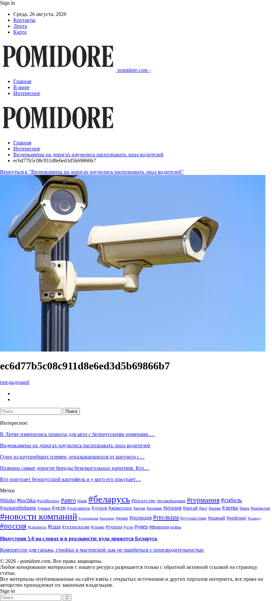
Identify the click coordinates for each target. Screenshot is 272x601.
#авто (68, 500)
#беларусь (109, 499)
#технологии (76, 526)
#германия (203, 500)
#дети (59, 508)
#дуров (99, 508)
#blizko (8, 500)
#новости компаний (38, 516)
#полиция (140, 517)
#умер (141, 526)
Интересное (26, 93)
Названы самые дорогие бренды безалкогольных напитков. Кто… (74, 468)
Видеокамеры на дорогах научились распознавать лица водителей (75, 445)
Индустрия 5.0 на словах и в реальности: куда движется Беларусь (78, 538)
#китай (190, 508)
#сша (54, 526)
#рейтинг (236, 517)
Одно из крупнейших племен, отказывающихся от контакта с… (72, 457)
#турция (114, 526)
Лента (20, 26)
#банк (82, 501)
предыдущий (15, 382)
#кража (215, 508)
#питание (107, 518)
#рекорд (254, 518)
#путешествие (193, 518)
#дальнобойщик (18, 508)
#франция (159, 526)
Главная (22, 81)
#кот (203, 508)
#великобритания (171, 501)
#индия (139, 508)
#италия (172, 508)
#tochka (26, 500)
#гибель (231, 500)
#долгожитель (78, 508)
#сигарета (37, 527)
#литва (230, 508)
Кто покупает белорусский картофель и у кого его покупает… (70, 479)
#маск (244, 508)
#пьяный (216, 518)
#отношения (88, 518)
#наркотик (260, 508)
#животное (120, 508)
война (175, 526)
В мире (21, 87)
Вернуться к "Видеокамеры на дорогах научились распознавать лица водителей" (92, 172)
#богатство (143, 500)
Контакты (24, 20)
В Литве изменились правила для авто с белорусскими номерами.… (77, 434)
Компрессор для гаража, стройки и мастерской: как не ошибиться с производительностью (102, 550)
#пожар (122, 518)
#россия (13, 526)
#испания (154, 508)
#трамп (97, 527)
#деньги (43, 508)
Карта (20, 32)
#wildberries (48, 501)
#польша (166, 517)
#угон (128, 527)
